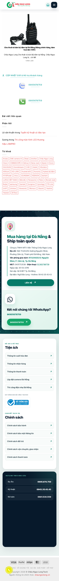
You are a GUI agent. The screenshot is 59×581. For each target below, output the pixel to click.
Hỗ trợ (50, 568)
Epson (44, 163)
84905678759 (14, 314)
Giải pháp (41, 568)
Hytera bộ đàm (48, 171)
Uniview (13, 188)
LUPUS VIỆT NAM (10, 180)
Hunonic (37, 171)
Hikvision (43, 167)
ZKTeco (14, 193)
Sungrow (31, 184)
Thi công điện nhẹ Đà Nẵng (19, 387)
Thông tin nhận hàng (16, 364)
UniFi (5, 188)
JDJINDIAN (25, 176)
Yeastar (6, 193)
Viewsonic (23, 188)
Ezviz (51, 163)
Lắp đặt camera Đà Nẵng (18, 379)
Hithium (6, 171)
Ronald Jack (50, 180)
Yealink (49, 188)
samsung (13, 184)
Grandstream (18, 167)
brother (34, 159)
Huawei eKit (26, 171)
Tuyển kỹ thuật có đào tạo (33, 132)
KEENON (35, 176)
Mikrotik (22, 180)
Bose (27, 159)
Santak (22, 184)
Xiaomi (41, 188)
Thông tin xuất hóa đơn (17, 356)
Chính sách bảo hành (16, 425)
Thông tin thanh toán (16, 371)
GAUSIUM (7, 167)
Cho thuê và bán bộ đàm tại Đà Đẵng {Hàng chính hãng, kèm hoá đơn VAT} (29, 48)
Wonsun (32, 188)
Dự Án (33, 568)
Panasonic (32, 180)
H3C (28, 167)
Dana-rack (35, 163)
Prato (41, 180)
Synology (40, 184)
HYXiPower (7, 176)
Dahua (25, 163)
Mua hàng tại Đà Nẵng (27, 236)
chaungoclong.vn (42, 575)
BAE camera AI (16, 159)
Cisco (5, 163)
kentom (45, 176)
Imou (16, 176)
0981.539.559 (44, 497)
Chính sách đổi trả (15, 441)
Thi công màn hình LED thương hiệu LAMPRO (23, 141)
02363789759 (43, 264)
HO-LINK (15, 171)
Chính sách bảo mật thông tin (20, 433)
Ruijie (5, 184)
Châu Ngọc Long (46, 159)
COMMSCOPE (15, 163)
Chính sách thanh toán (17, 457)
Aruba (5, 159)
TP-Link (50, 184)
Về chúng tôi (23, 568)
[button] (48, 5)
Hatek (35, 167)
